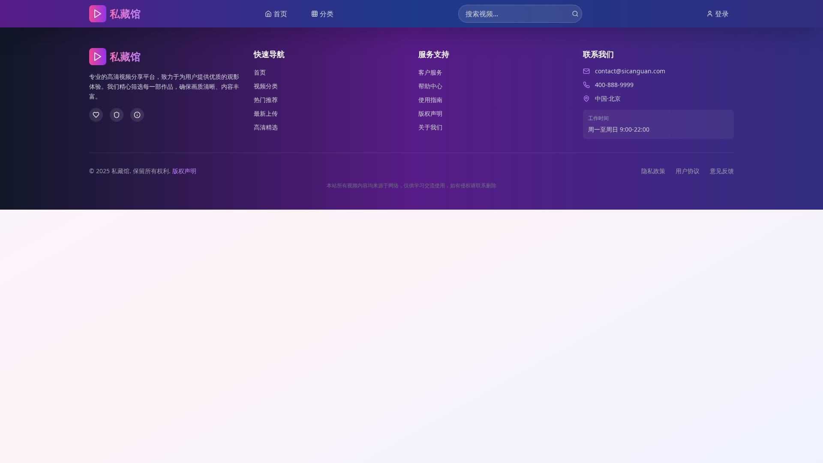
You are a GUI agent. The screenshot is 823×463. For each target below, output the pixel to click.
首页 (260, 72)
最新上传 (266, 113)
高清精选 (266, 127)
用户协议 (688, 171)
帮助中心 (430, 86)
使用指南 (430, 100)
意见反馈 (722, 171)
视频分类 (266, 86)
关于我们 (430, 127)
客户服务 (430, 72)
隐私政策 (653, 171)
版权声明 (430, 113)
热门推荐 (266, 100)
